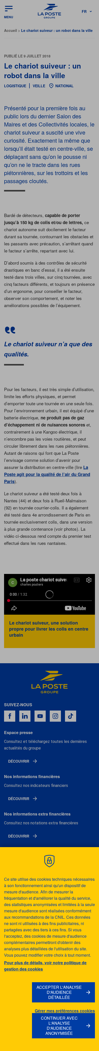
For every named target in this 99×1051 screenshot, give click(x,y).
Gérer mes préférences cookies (65, 1011)
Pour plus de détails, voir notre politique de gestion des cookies (45, 966)
